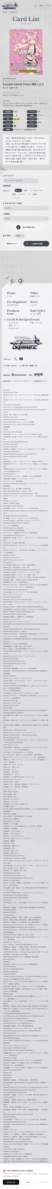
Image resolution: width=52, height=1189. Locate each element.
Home (5, 12)
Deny (28, 1182)
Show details (43, 1182)
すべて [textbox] (7, 208)
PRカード (12, 325)
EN (41, 6)
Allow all (11, 1182)
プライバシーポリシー (21, 381)
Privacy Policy (12, 1176)
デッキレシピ (14, 328)
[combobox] (26, 208)
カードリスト (14, 323)
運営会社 (6, 381)
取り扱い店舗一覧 (29, 365)
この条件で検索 (36, 244)
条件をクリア (12, 243)
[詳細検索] (7, 185)
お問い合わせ (11, 365)
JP (35, 6)
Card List (13, 12)
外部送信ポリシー (40, 381)
